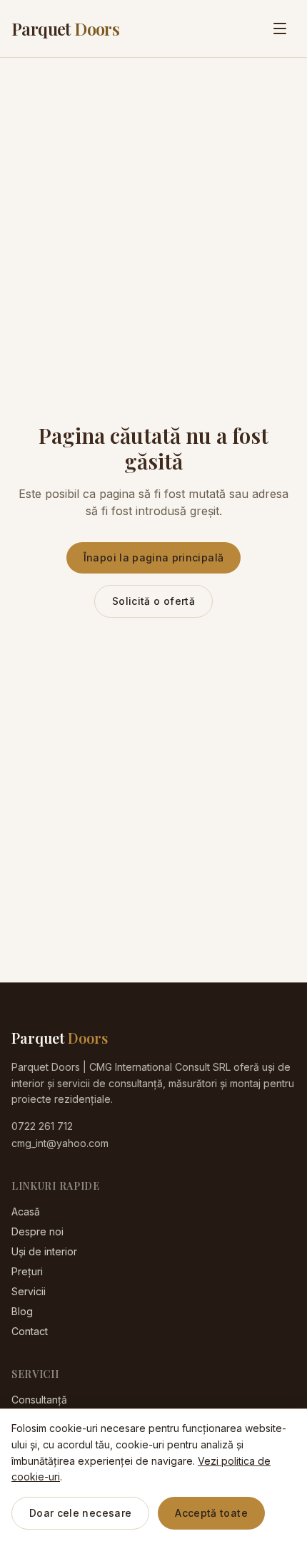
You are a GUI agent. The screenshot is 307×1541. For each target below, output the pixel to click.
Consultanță (39, 1400)
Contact (29, 1331)
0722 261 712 (42, 1126)
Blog (22, 1311)
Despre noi (37, 1231)
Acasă (25, 1211)
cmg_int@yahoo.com (60, 1143)
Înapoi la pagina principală (153, 557)
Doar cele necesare (80, 1513)
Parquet (65, 28)
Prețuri (27, 1271)
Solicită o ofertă (153, 601)
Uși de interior (44, 1251)
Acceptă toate (211, 1513)
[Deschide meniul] (280, 28)
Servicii (28, 1291)
